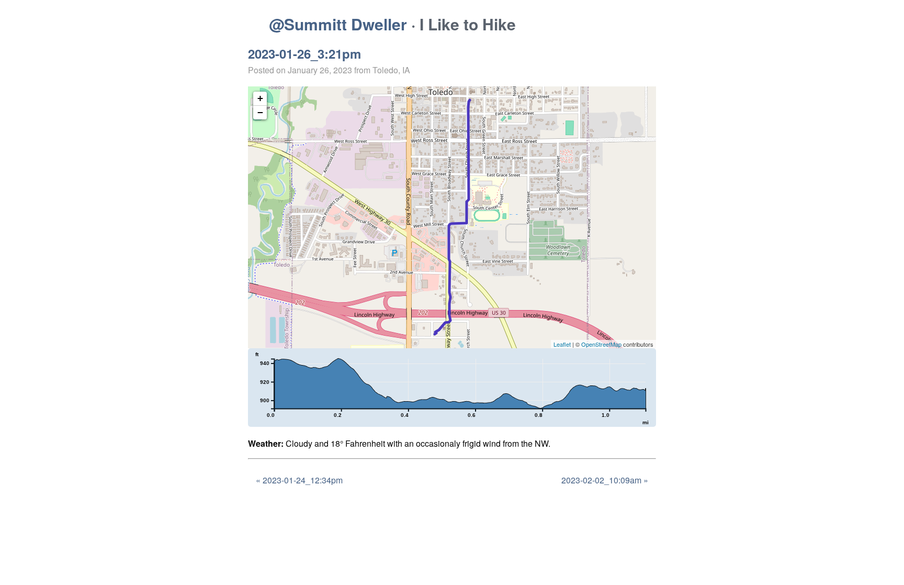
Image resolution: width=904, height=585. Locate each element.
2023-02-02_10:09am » (604, 480)
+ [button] (260, 98)
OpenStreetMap (601, 344)
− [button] (260, 112)
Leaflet (562, 344)
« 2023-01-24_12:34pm (299, 480)
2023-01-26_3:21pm (304, 53)
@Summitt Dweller (338, 24)
